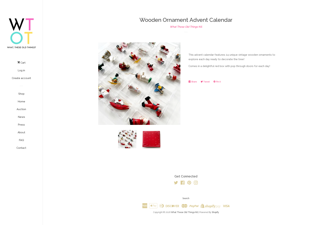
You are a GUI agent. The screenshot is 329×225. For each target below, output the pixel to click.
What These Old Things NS (186, 26)
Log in (21, 70)
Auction (21, 109)
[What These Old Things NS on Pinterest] (189, 183)
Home (21, 101)
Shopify (215, 212)
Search (185, 198)
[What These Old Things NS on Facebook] (182, 183)
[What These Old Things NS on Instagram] (196, 183)
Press (21, 124)
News (21, 117)
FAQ (21, 140)
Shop (21, 93)
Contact (21, 147)
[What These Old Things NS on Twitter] (176, 183)
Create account (21, 78)
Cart (23, 62)
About (21, 132)
